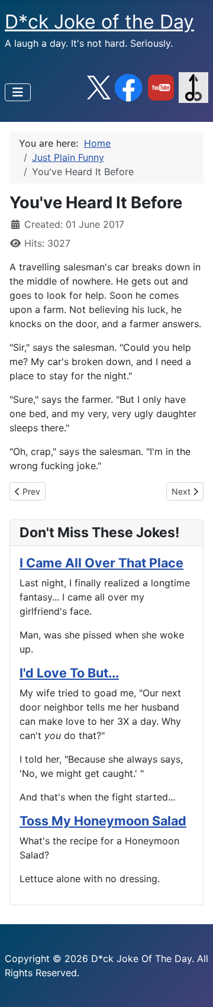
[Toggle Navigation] (18, 92)
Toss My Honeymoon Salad (103, 820)
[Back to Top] (192, 985)
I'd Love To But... (69, 672)
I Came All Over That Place (101, 562)
